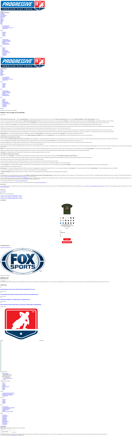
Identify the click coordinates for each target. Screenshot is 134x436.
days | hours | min (5, 12)
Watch (1, 23)
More (1, 45)
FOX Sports (2, 17)
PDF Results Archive (6, 44)
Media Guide (5, 420)
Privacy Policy (5, 423)
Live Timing (5, 416)
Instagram (4, 84)
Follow (1, 30)
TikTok (4, 35)
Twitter (4, 85)
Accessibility (5, 422)
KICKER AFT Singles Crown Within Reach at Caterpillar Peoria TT (15, 299)
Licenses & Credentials (6, 41)
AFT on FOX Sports (6, 25)
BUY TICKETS (3, 191)
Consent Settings (3, 426)
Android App (5, 54)
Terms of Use (5, 424)
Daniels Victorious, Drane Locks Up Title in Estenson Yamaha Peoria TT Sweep (17, 289)
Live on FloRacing (3, 15)
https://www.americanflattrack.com (22, 180)
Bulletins (4, 42)
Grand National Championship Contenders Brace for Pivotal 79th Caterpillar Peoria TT (19, 294)
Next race (2, 11)
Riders (1, 73)
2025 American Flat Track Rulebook (9, 407)
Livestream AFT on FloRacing (8, 393)
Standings (2, 20)
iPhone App (4, 53)
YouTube (4, 34)
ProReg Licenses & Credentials (8, 411)
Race (1, 37)
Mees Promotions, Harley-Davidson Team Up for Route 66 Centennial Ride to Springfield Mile (20, 304)
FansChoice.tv (2, 16)
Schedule (1, 19)
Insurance (2, 108)
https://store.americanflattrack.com (41, 182)
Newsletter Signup (6, 51)
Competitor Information (6, 40)
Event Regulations (6, 43)
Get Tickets (2, 13)
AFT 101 (4, 47)
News (1, 18)
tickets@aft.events (9, 378)
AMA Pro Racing (5, 39)
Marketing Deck (5, 50)
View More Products (67, 242)
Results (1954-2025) (6, 386)
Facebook (4, 32)
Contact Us (4, 55)
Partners (4, 48)
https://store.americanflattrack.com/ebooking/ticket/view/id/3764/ (16, 176)
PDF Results (5, 419)
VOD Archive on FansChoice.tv (8, 27)
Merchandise (2, 14)
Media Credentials (6, 421)
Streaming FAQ (5, 28)
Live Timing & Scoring (6, 52)
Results (1, 21)
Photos (4, 49)
